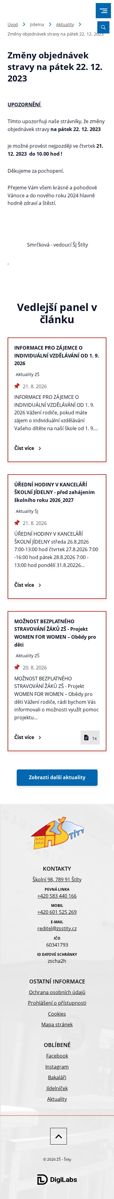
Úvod (13, 24)
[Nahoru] (57, 1136)
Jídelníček (57, 1088)
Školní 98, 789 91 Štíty (57, 879)
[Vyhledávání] (103, 27)
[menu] (103, 11)
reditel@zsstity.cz (57, 928)
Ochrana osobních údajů (57, 992)
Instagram (57, 1066)
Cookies (57, 1014)
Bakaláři (57, 1077)
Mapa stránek (57, 1024)
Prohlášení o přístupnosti (57, 1003)
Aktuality (65, 24)
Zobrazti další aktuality (57, 777)
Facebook (57, 1055)
